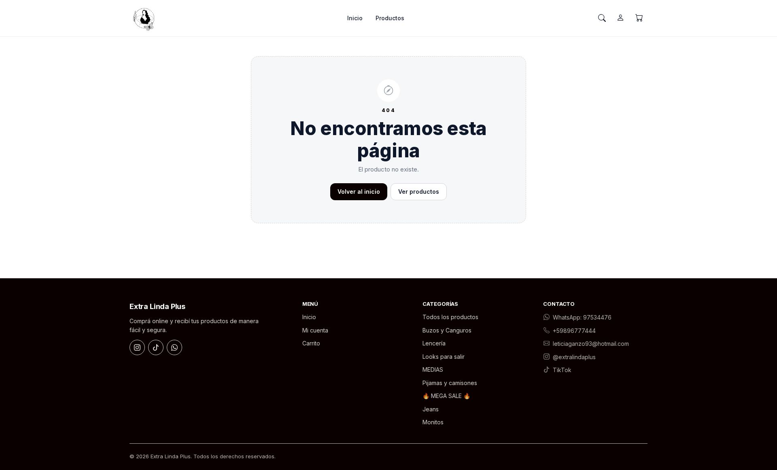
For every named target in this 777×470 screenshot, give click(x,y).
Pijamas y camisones (449, 382)
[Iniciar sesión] (620, 18)
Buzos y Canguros (446, 330)
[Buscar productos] (601, 18)
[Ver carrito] (639, 18)
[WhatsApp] (174, 347)
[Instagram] (137, 347)
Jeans (430, 409)
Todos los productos (450, 316)
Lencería (434, 343)
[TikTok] (155, 347)
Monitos (433, 422)
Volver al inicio (359, 191)
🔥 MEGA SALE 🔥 (446, 395)
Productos (390, 18)
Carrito (311, 343)
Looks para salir (443, 356)
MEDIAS (432, 369)
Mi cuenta (315, 330)
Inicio (355, 18)
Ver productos (418, 191)
